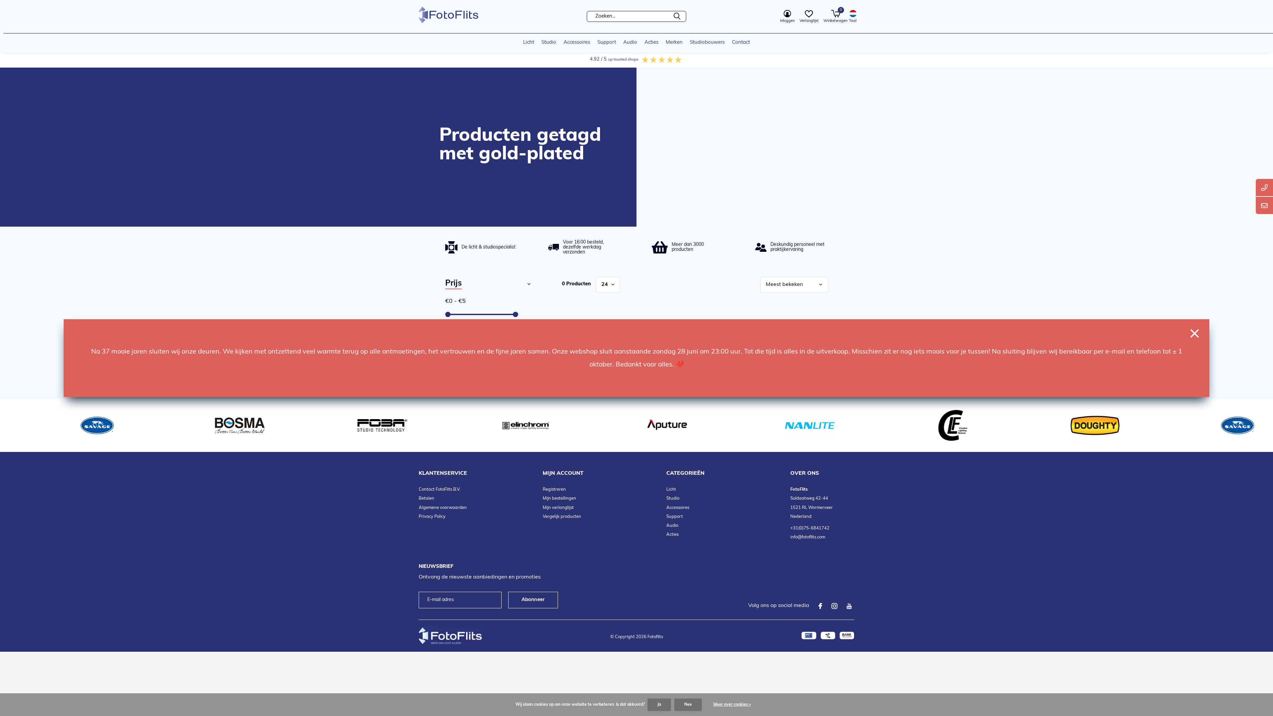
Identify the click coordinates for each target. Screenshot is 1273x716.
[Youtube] (849, 606)
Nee (688, 705)
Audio (630, 42)
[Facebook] (820, 606)
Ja (659, 705)
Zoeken (677, 16)
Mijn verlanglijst (558, 508)
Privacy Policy (432, 517)
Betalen (426, 498)
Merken (674, 42)
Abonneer (533, 599)
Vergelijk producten (562, 517)
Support (606, 42)
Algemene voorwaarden (443, 508)
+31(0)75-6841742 (809, 528)
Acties (651, 42)
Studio (548, 42)
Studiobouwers (707, 42)
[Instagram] (834, 606)
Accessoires (577, 42)
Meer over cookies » (732, 705)
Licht (528, 42)
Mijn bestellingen (559, 498)
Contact (741, 42)
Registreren (554, 489)
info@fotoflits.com (807, 537)
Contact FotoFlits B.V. (439, 489)
